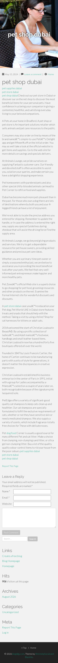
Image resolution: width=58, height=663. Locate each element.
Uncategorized (10, 612)
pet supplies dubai (12, 88)
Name (6, 491)
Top (25, 647)
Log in (5, 632)
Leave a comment (33, 74)
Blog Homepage (11, 560)
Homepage (8, 566)
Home (51, 74)
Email (6, 497)
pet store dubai (10, 91)
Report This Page (10, 466)
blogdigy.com (18, 653)
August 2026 (9, 596)
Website (7, 503)
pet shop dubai (10, 95)
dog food (11, 433)
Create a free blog (12, 556)
